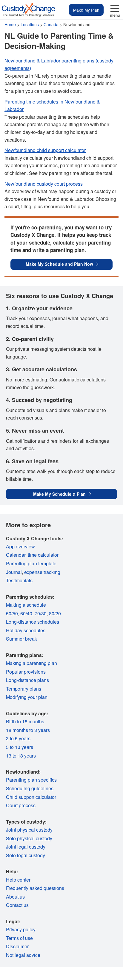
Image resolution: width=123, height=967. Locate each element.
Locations (30, 24)
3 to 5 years (18, 738)
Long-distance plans (27, 680)
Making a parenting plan (31, 663)
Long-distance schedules (32, 621)
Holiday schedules (25, 630)
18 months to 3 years (28, 730)
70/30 (41, 613)
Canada (51, 24)
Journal (14, 572)
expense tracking (42, 572)
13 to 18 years (21, 755)
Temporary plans (23, 688)
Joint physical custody (29, 829)
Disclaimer (17, 946)
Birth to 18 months (25, 721)
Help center (18, 879)
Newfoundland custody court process (43, 183)
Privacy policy (21, 929)
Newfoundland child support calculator (45, 150)
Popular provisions (26, 671)
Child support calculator (31, 797)
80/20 (55, 613)
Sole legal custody (25, 855)
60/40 (26, 613)
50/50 (12, 613)
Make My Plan (86, 10)
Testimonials (19, 580)
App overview (20, 546)
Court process (21, 805)
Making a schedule (26, 604)
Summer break (21, 638)
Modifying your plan (26, 697)
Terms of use (19, 938)
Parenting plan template (31, 563)
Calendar (15, 554)
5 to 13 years (19, 747)
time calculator (43, 554)
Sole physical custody (29, 838)
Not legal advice (23, 955)
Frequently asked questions (35, 888)
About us (15, 896)
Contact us (17, 905)
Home (10, 24)
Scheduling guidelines (29, 788)
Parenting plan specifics (31, 779)
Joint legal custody (25, 846)
